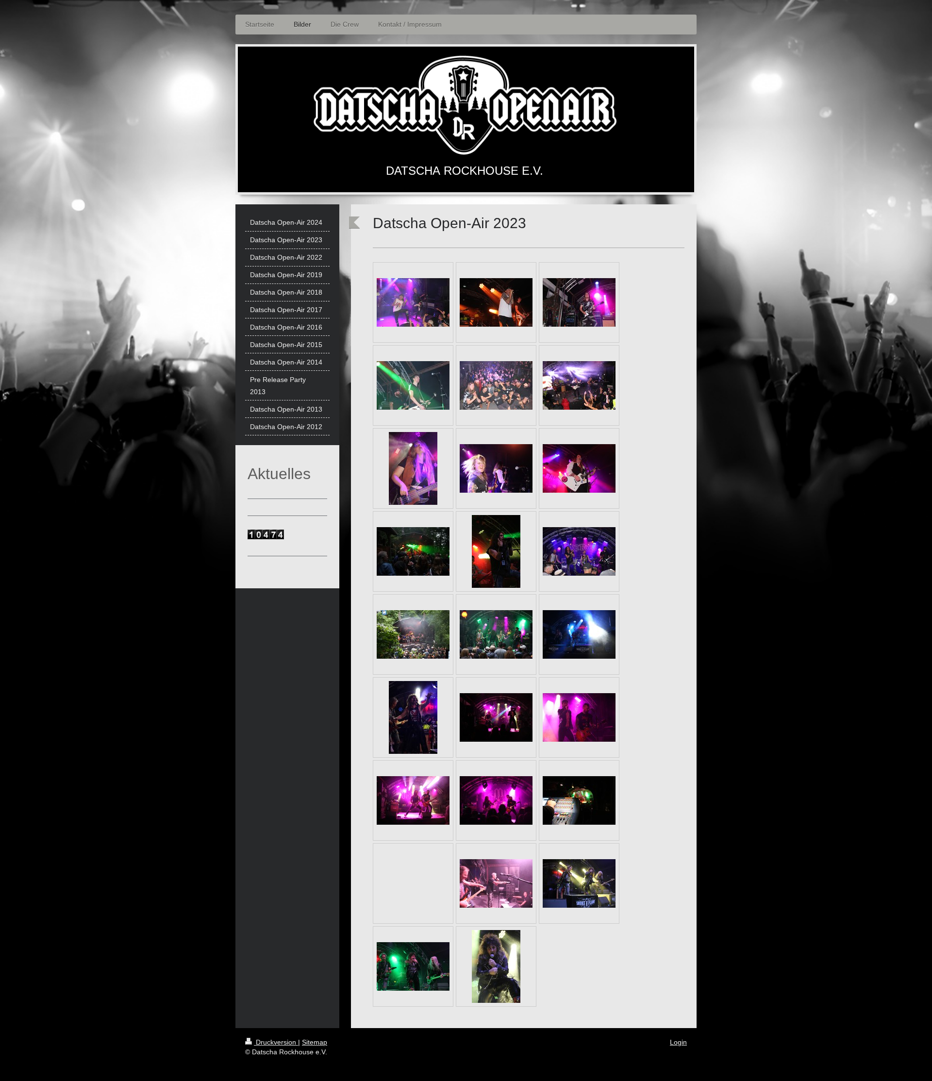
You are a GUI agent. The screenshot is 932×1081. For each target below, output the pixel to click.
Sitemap (314, 1042)
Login (678, 1042)
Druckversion (276, 1042)
